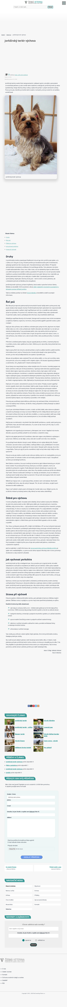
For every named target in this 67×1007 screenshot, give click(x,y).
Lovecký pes (48, 727)
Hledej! (50, 7)
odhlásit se (41, 940)
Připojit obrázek (13, 845)
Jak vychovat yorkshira (12, 246)
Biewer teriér (20, 734)
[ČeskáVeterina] (33, 4)
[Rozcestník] (64, 3)
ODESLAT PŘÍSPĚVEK (31, 857)
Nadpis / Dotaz (11, 794)
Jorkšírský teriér (21, 721)
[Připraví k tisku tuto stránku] (38, 706)
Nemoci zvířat (10, 891)
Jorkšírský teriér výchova (14, 762)
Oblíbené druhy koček (23, 748)
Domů (3, 35)
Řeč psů (8, 240)
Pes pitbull (47, 748)
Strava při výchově (11, 249)
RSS (3, 983)
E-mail (9, 806)
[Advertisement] (33, 21)
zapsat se (28, 940)
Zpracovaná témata (41, 900)
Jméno (9, 800)
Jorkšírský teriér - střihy (23, 727)
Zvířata (8, 895)
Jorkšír (8, 773)
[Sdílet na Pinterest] (34, 706)
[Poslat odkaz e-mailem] (36, 706)
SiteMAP (4, 980)
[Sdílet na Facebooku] (29, 706)
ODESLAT (33, 944)
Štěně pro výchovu (11, 243)
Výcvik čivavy (20, 741)
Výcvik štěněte (31, 293)
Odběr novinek (7, 972)
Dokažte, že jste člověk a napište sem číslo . (23, 811)
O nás (4, 969)
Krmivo (37, 891)
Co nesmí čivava (11, 867)
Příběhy (37, 895)
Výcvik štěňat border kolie (51, 735)
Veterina (8, 35)
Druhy (7, 237)
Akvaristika (9, 904)
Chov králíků (9, 900)
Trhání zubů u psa (55, 867)
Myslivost (37, 886)
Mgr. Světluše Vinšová (21, 75)
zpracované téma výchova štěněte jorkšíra (44, 548)
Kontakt (37, 904)
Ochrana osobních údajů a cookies (13, 977)
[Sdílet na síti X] (31, 706)
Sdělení (9, 817)
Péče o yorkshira (11, 765)
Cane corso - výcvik (51, 741)
